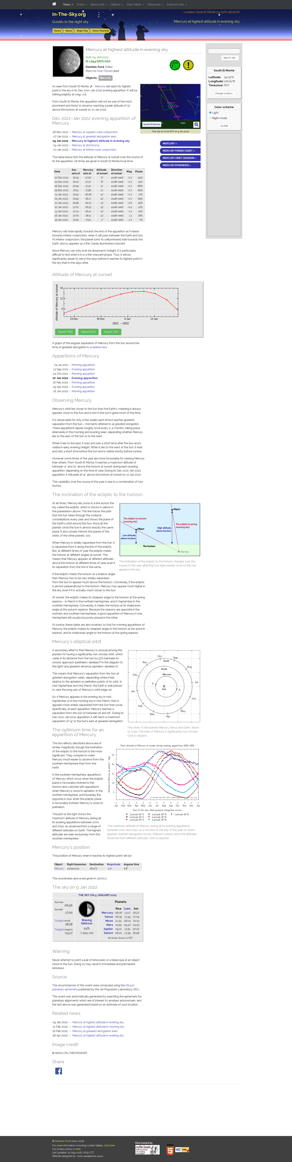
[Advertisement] (224, 184)
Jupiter (108, 929)
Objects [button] (116, 4)
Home (57, 30)
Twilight (59, 920)
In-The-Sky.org (69, 14)
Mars (109, 924)
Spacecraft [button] (98, 4)
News (69, 30)
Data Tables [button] (134, 4)
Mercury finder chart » (179, 150)
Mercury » (170, 143)
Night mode (219, 118)
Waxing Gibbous (86, 922)
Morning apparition (83, 365)
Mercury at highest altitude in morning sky (98, 1026)
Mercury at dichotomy (86, 145)
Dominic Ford (63, 1141)
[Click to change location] (91, 86)
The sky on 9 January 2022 (97, 895)
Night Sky (82, 30)
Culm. (127, 908)
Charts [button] (80, 4)
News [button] (67, 4)
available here (98, 347)
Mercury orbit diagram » (179, 158)
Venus (109, 916)
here (78, 1149)
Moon (109, 920)
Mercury (105, 78)
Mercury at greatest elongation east (94, 136)
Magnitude (113, 864)
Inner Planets (101, 30)
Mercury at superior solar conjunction (95, 132)
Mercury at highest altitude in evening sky (101, 140)
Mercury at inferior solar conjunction (94, 149)
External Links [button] (176, 4)
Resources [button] (154, 4)
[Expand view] (196, 124)
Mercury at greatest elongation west (95, 1031)
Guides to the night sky (70, 22)
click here (109, 1145)
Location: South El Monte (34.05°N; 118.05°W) (212, 12)
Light (214, 112)
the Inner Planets (103, 71)
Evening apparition (83, 369)
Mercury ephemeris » (177, 165)
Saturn (108, 933)
